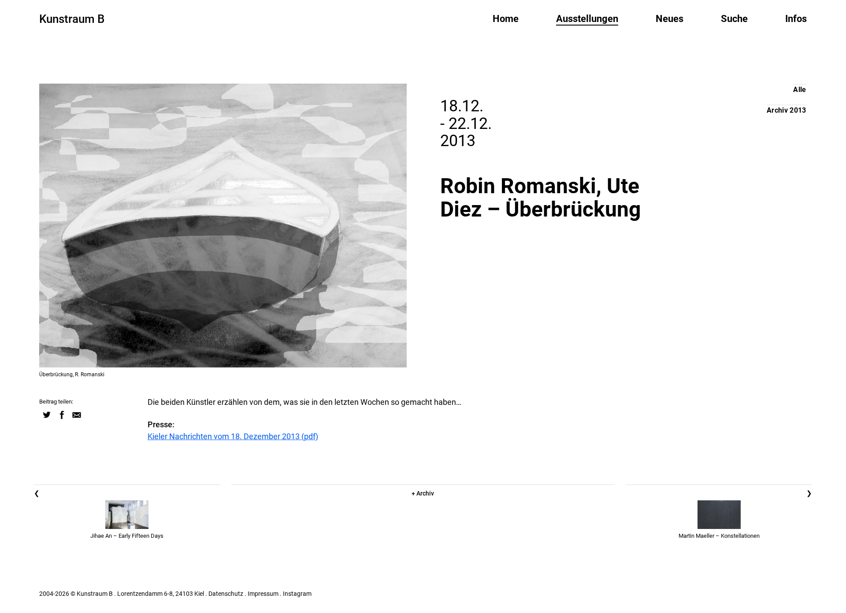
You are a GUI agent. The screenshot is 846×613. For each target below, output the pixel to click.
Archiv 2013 (786, 110)
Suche (734, 18)
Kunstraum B (71, 19)
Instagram (297, 593)
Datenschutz (225, 593)
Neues (669, 18)
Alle (799, 89)
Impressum (263, 593)
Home (506, 18)
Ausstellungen (587, 18)
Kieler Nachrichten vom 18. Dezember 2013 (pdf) (233, 436)
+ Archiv (423, 493)
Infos (796, 18)
